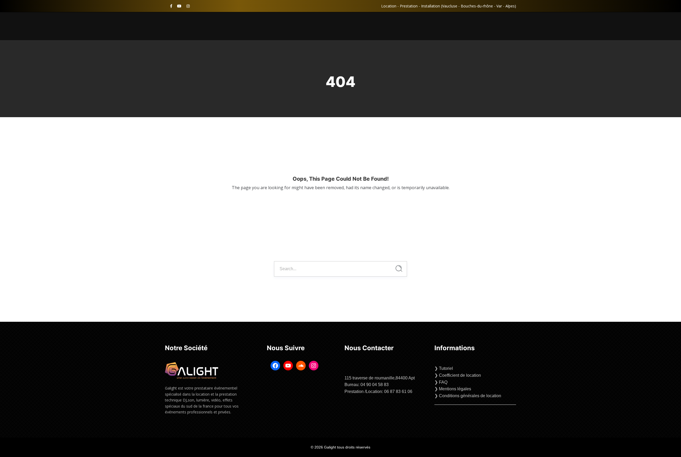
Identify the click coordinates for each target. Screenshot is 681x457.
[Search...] (399, 268)
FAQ (443, 382)
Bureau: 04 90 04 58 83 (366, 384)
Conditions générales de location (470, 395)
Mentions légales (455, 389)
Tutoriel (446, 368)
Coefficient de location (460, 375)
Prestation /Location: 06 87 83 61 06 (378, 391)
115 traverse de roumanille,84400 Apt (379, 378)
